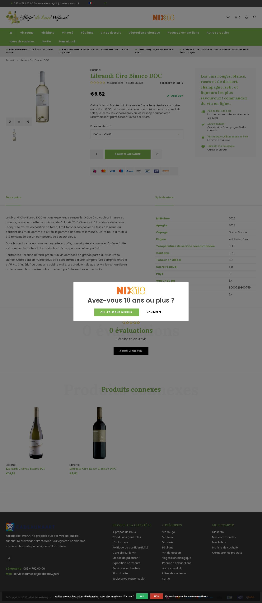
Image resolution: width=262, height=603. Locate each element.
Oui (142, 596)
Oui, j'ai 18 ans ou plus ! (116, 312)
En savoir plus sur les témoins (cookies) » (186, 596)
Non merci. (154, 312)
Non (156, 596)
